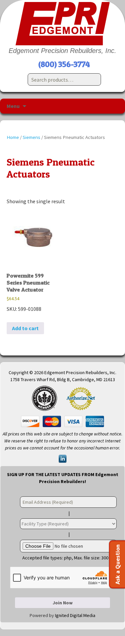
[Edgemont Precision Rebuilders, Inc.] (62, 23)
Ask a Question (117, 564)
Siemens (31, 137)
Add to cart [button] (25, 328)
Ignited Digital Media (75, 615)
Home (13, 137)
